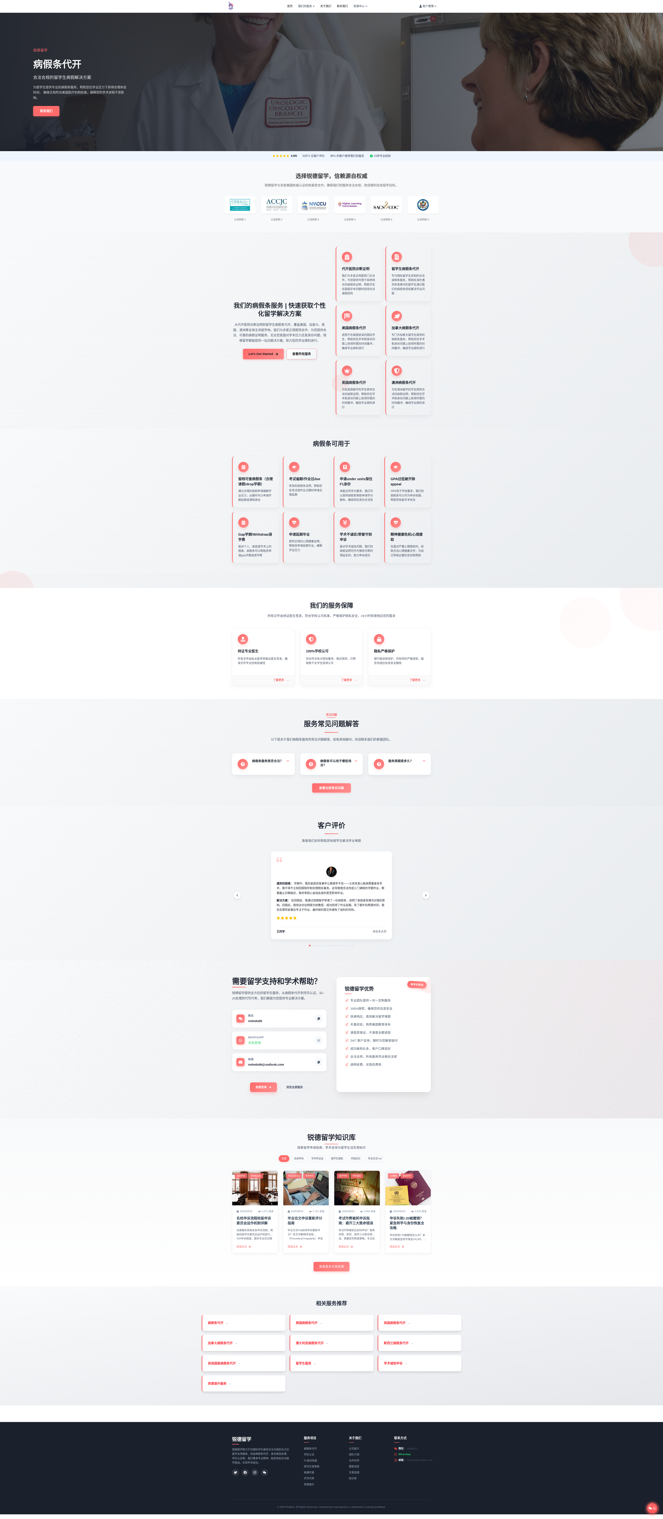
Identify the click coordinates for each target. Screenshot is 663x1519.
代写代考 (309, 1478)
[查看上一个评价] (237, 895)
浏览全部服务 (294, 1087)
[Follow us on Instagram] (254, 1472)
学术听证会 (317, 1158)
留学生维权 (337, 1158)
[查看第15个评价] (353, 946)
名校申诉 (299, 1158)
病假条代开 (310, 1448)
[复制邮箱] (318, 1062)
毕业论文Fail (375, 1158)
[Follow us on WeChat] (264, 1472)
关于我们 (325, 6)
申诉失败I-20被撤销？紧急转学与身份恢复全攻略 (407, 1223)
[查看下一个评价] (425, 895)
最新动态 (354, 1466)
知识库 (353, 1478)
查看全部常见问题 (331, 788)
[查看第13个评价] (347, 946)
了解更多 (281, 679)
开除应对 (355, 1158)
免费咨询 (261, 1087)
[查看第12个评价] (344, 946)
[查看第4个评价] (319, 946)
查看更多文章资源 (331, 1266)
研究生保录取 (311, 1466)
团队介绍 (354, 1454)
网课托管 (309, 1472)
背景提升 (309, 1484)
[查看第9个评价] (334, 946)
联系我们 (342, 6)
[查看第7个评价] (328, 946)
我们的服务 (305, 6)
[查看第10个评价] (338, 946)
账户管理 (428, 6)
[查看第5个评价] (322, 946)
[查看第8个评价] (331, 946)
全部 (284, 1158)
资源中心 (358, 6)
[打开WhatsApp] (318, 1040)
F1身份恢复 (310, 1460)
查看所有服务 (301, 354)
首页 (290, 6)
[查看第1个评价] (310, 946)
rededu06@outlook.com (419, 1460)
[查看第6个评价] (325, 946)
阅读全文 (242, 1246)
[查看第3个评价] (316, 946)
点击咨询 (254, 1043)
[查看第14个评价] (350, 946)
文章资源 (354, 1472)
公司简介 (354, 1448)
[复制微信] (318, 1018)
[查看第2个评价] (313, 946)
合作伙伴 (354, 1460)
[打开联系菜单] (652, 1508)
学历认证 (309, 1454)
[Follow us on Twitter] (235, 1472)
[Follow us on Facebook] (245, 1472)
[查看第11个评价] (341, 946)
